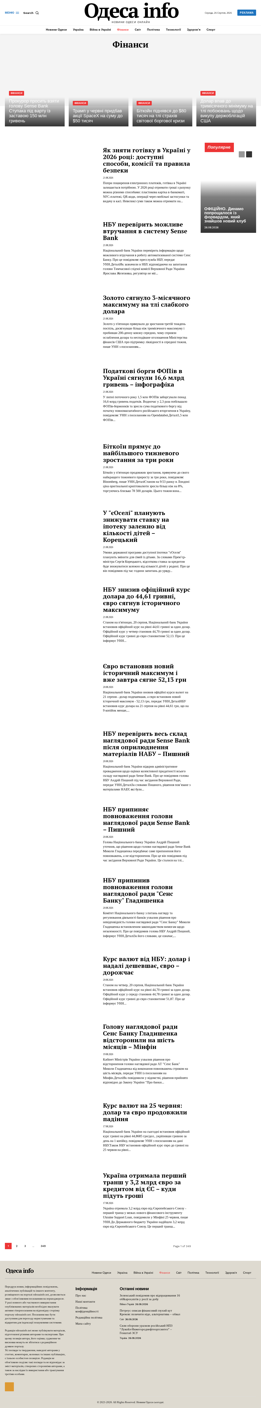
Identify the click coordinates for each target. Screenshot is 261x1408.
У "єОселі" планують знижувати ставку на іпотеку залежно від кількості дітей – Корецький (136, 526)
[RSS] (9, 1386)
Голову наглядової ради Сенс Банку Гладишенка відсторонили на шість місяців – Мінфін (140, 1036)
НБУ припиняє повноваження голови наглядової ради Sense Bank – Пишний (146, 819)
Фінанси (16, 93)
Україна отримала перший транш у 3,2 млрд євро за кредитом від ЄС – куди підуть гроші (144, 1185)
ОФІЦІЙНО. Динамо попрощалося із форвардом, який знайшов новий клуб (225, 215)
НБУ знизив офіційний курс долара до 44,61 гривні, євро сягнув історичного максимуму (146, 599)
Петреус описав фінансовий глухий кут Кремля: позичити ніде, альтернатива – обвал (150, 1312)
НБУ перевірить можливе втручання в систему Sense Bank (145, 231)
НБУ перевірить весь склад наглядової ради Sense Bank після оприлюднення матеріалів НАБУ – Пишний (146, 743)
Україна (123, 1338)
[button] (31, 13)
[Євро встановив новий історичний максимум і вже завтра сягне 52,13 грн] (51, 687)
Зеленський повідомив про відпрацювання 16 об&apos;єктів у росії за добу (150, 1297)
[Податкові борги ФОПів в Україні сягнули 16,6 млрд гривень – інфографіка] (51, 394)
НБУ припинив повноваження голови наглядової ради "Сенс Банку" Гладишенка (138, 890)
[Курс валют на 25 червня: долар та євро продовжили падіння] (51, 1127)
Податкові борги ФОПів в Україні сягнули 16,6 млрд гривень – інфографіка (143, 377)
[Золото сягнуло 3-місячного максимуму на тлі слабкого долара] (51, 321)
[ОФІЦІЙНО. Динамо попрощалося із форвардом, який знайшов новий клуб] (228, 190)
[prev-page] (242, 154)
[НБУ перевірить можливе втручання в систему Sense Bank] (51, 248)
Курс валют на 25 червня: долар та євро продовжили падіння (145, 1112)
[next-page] (53, 1246)
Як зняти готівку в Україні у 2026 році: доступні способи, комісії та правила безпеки (146, 160)
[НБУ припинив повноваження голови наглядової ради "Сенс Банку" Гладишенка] (51, 907)
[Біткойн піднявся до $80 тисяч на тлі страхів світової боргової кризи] (162, 90)
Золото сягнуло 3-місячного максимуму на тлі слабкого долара (146, 304)
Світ (122, 1319)
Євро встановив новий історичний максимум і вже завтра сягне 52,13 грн (144, 673)
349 (43, 1246)
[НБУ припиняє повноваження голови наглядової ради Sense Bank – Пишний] (51, 834)
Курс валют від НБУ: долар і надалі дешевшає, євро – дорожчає (146, 965)
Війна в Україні (127, 1304)
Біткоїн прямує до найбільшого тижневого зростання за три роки (141, 453)
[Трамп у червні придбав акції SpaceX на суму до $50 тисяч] (98, 90)
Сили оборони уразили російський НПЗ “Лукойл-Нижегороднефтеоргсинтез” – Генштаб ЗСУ (146, 1329)
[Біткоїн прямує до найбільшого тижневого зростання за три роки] (51, 468)
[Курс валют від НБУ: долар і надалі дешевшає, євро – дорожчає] (51, 980)
